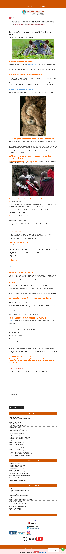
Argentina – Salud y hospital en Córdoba (19, 438)
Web (10, 400)
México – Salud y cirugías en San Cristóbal (19, 450)
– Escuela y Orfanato (19, 468)
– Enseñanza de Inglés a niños (18, 503)
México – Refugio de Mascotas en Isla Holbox (20, 455)
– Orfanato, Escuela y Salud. (16, 494)
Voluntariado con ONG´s (33, 64)
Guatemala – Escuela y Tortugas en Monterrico (20, 432)
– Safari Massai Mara (19, 473)
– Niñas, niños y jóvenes (17, 478)
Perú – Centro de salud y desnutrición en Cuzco (21, 420)
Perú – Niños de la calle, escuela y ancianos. (20, 418)
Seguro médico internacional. (15, 266)
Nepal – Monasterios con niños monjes (19, 495)
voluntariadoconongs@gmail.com (33, 520)
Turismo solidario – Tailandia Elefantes (17, 506)
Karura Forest (12, 320)
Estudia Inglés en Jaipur (15, 491)
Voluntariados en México (14, 449)
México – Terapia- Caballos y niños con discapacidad (22, 453)
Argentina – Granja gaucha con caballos (19, 440)
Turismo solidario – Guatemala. (17, 433)
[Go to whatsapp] (63, 549)
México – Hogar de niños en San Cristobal (19, 452)
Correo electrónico (13, 394)
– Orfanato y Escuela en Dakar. (17, 480)
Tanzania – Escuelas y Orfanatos (17, 465)
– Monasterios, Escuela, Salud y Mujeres (20, 499)
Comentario (12, 374)
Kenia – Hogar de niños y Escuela (17, 471)
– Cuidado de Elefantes (15, 501)
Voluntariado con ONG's (28, 550)
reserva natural (21, 89)
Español (13, 17)
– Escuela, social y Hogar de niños (19, 447)
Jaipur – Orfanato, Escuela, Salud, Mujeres (19, 490)
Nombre (11, 388)
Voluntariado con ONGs (33, 12)
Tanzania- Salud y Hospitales (16, 466)
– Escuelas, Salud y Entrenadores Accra (19, 475)
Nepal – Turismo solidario (16, 497)
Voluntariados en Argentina (15, 435)
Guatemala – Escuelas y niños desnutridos (19, 429)
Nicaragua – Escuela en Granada (16, 444)
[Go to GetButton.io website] (63, 552)
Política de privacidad (38, 550)
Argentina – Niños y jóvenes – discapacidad (20, 437)
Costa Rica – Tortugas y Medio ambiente (19, 423)
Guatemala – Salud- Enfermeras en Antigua (19, 430)
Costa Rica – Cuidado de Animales (18, 425)
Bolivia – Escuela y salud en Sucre (16, 442)
